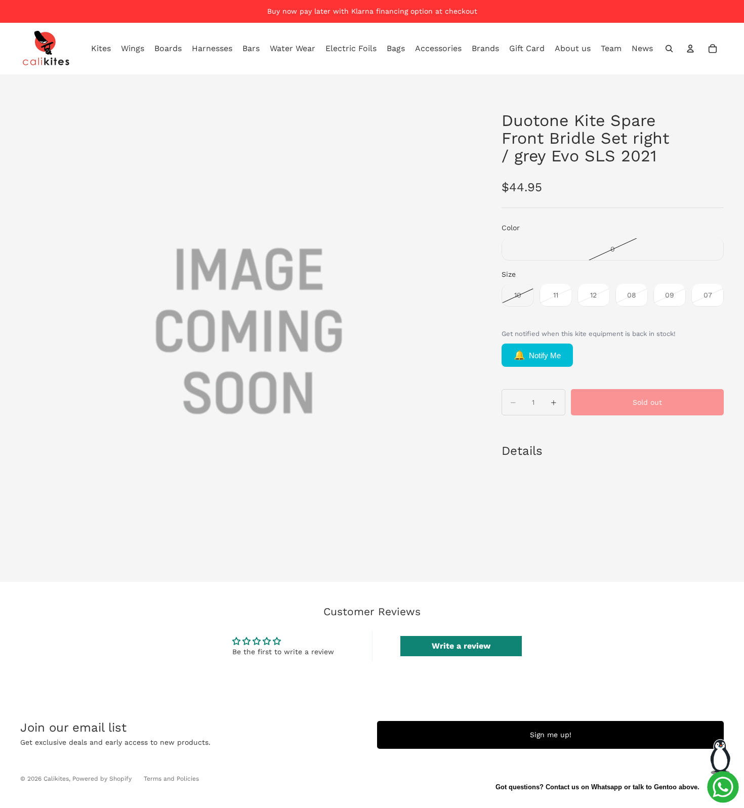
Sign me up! (550, 735)
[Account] (690, 48)
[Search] (669, 48)
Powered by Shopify (102, 778)
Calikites (56, 778)
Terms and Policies (171, 778)
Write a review (461, 646)
